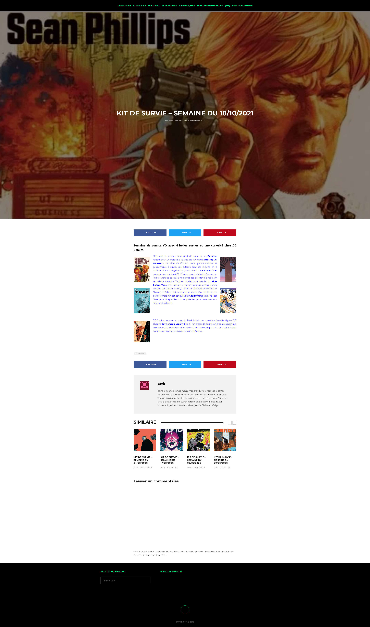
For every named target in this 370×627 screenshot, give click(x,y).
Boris (169, 120)
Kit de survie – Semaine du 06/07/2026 (196, 460)
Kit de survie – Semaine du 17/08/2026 (169, 460)
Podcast (154, 5)
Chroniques (187, 5)
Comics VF (139, 5)
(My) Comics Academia (239, 5)
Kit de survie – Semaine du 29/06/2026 (223, 460)
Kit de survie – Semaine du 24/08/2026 (143, 460)
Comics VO (124, 5)
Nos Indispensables (210, 5)
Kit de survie (184, 120)
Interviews (169, 5)
